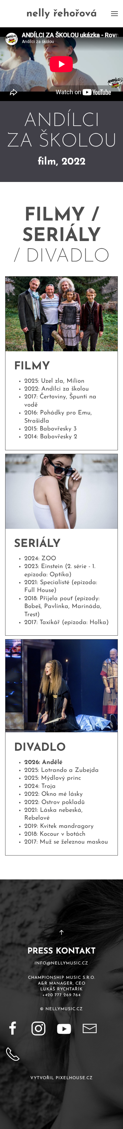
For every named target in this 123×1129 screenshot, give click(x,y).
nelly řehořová (61, 14)
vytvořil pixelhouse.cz (61, 1078)
